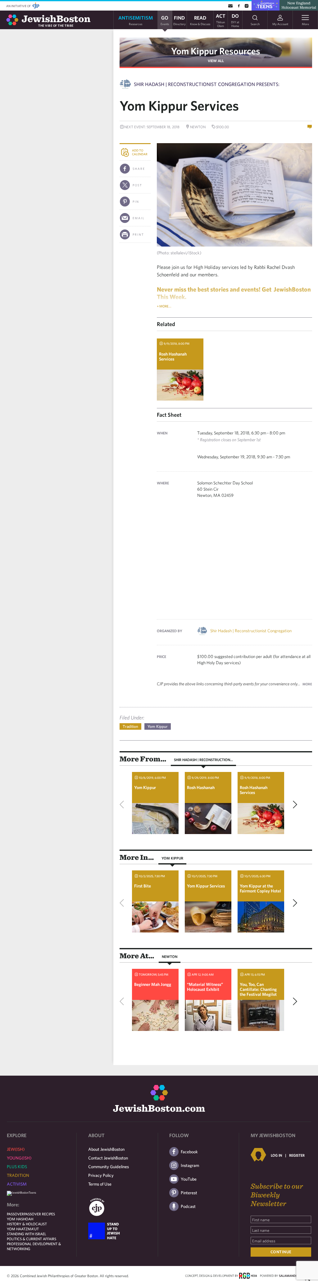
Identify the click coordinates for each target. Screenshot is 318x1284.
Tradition (130, 726)
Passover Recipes (39, 1214)
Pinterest (189, 1192)
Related (166, 324)
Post (137, 185)
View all (216, 60)
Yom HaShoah (20, 1219)
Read (200, 20)
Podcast (188, 1206)
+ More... (164, 306)
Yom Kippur (158, 726)
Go (165, 20)
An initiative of (18, 6)
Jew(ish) (16, 1149)
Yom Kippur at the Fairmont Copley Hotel (260, 888)
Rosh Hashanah (201, 787)
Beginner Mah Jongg (152, 984)
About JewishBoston (106, 1149)
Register (297, 1155)
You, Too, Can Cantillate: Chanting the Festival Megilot (258, 989)
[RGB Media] (248, 1275)
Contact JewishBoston (108, 1157)
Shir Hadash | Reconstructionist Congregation (251, 630)
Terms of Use (99, 1184)
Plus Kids (17, 1166)
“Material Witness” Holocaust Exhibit (205, 987)
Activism (17, 1184)
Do (235, 20)
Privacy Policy (101, 1175)
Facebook (189, 1151)
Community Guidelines (108, 1166)
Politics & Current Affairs (31, 1238)
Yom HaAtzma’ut (23, 1229)
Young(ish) (19, 1157)
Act (220, 20)
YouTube (189, 1179)
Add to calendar (140, 152)
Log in (276, 1155)
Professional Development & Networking (34, 1246)
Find (179, 20)
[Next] (293, 804)
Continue (281, 1252)
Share (139, 168)
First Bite (142, 885)
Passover (15, 1214)
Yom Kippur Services (206, 885)
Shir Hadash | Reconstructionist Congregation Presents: (206, 84)
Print (138, 234)
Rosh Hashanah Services (173, 356)
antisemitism (135, 20)
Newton (169, 956)
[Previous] (123, 804)
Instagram (190, 1165)
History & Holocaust (27, 1224)
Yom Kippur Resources (215, 50)
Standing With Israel (26, 1234)
